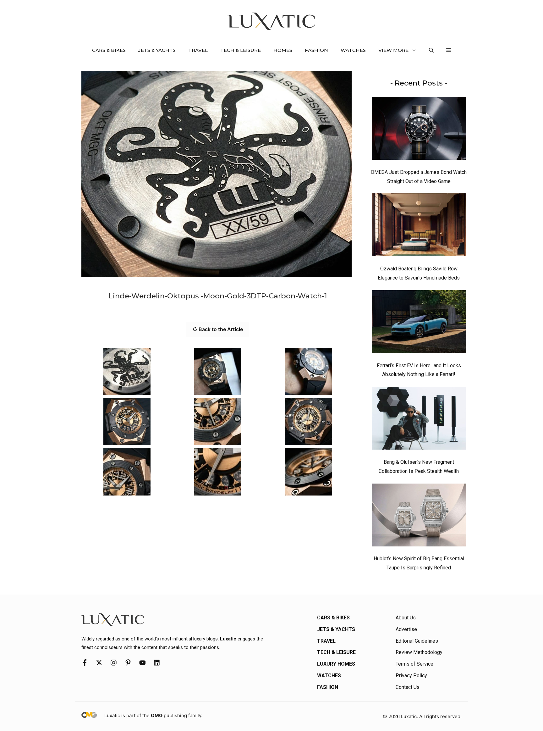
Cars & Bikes (109, 50)
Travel (198, 50)
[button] (431, 50)
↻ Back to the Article (218, 329)
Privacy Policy (411, 675)
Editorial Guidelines (417, 641)
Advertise (406, 629)
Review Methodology (419, 652)
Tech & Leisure (240, 50)
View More (393, 50)
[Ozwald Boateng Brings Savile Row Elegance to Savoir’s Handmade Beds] (419, 226)
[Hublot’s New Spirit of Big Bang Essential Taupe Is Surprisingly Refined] (419, 517)
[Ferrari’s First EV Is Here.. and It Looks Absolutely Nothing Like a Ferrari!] (419, 323)
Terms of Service (414, 664)
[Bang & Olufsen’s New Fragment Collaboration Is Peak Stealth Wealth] (419, 420)
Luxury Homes (336, 664)
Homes (282, 50)
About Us (406, 618)
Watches (353, 50)
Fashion (316, 50)
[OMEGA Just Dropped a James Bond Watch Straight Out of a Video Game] (419, 130)
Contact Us (408, 687)
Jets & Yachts (157, 50)
